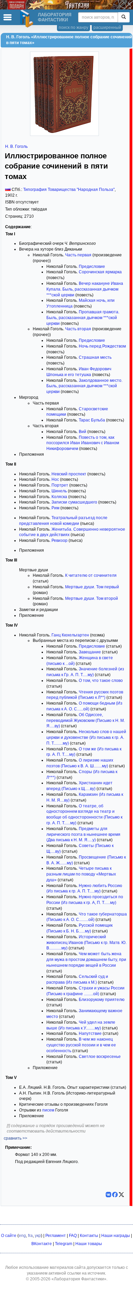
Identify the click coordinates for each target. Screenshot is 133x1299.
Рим (55, 508)
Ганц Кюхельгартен (70, 635)
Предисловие (92, 266)
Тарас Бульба (92, 420)
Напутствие (90, 1033)
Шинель (59, 491)
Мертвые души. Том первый (92, 587)
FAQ (73, 1235)
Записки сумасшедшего (74, 502)
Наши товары (88, 1243)
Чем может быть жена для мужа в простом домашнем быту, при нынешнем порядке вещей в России (86, 959)
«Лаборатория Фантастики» (78, 1279)
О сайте (8, 1235)
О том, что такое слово (101, 680)
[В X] (121, 1194)
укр (38, 1235)
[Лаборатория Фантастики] (27, 18)
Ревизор (59, 540)
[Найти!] (124, 17)
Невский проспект (68, 474)
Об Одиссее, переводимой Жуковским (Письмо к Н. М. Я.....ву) (85, 720)
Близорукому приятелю (101, 999)
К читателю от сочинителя (91, 575)
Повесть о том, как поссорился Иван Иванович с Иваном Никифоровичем (82, 443)
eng (22, 1235)
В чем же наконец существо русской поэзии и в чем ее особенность (81, 1045)
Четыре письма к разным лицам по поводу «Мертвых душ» (81, 874)
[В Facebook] (115, 1194)
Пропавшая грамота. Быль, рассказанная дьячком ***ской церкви (82, 318)
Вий (82, 431)
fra (30, 1235)
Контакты (89, 1235)
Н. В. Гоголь (16, 146)
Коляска (59, 496)
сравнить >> (15, 1138)
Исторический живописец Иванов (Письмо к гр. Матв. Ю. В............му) (86, 942)
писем (48, 1110)
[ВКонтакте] (108, 1194)
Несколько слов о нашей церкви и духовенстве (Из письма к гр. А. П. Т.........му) (86, 737)
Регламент (55, 1235)
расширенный (107, 27)
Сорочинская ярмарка (100, 272)
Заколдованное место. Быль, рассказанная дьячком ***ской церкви (84, 386)
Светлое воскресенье (100, 1056)
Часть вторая (78, 329)
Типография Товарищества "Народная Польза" (69, 189)
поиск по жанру (73, 27)
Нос (55, 479)
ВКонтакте (41, 1243)
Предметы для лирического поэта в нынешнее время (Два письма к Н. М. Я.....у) (83, 834)
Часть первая (78, 255)
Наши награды (115, 1235)
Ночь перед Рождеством (102, 346)
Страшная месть (95, 357)
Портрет (59, 485)
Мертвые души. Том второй (91, 598)
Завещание (90, 652)
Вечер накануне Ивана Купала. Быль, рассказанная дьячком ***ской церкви (84, 289)
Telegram (63, 1243)
